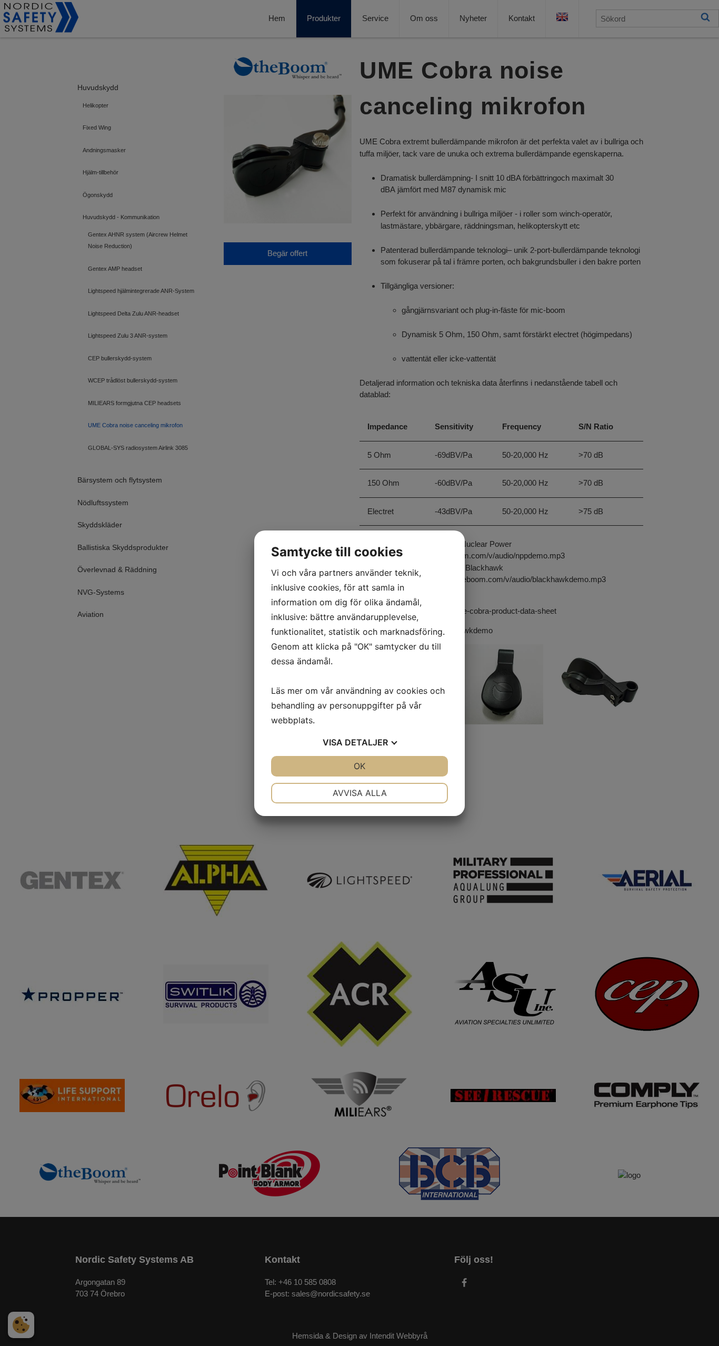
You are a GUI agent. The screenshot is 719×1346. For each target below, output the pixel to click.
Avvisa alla (360, 793)
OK (359, 766)
